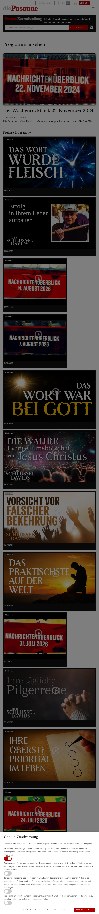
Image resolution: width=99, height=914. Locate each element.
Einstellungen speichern (58, 910)
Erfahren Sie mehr (31, 910)
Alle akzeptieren (84, 910)
